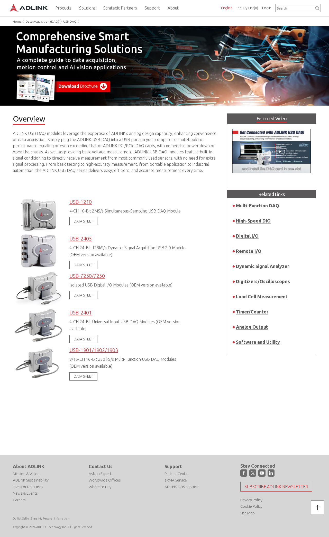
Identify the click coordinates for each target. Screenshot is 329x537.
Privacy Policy (251, 500)
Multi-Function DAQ (257, 205)
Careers (19, 500)
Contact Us (101, 466)
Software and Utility (258, 342)
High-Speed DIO (253, 220)
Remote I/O (248, 251)
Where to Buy (100, 487)
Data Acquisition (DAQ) (42, 21)
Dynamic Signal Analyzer (262, 266)
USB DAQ (70, 21)
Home (17, 21)
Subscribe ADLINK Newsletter (276, 486)
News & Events (25, 493)
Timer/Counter (252, 311)
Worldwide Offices (105, 480)
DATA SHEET (83, 221)
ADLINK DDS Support (181, 487)
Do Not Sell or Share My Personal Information (41, 518)
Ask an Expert (100, 473)
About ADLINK (28, 466)
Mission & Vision (26, 473)
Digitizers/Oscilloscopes (263, 281)
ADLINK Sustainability (31, 480)
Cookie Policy (251, 506)
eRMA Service (175, 480)
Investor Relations (28, 487)
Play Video (270, 152)
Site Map (247, 513)
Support (173, 466)
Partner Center (176, 473)
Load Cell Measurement (262, 296)
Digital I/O (247, 235)
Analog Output (252, 326)
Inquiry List (247, 8)
